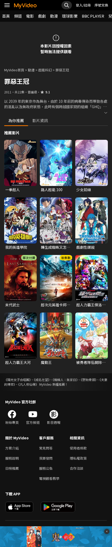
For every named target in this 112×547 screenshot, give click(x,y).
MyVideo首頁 (14, 69)
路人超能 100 (52, 189)
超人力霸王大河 (18, 362)
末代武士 (12, 304)
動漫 (54, 16)
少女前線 (83, 189)
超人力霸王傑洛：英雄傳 (90, 304)
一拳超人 (12, 189)
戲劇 (42, 16)
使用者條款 (78, 448)
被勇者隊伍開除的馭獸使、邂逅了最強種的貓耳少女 (90, 362)
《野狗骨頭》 (88, 379)
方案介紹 (12, 448)
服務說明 (12, 458)
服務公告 (46, 468)
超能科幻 (45, 69)
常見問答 (46, 448)
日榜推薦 (12, 468)
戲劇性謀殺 (85, 247)
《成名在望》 (41, 379)
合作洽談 (76, 468)
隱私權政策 (78, 458)
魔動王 (46, 362)
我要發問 (46, 458)
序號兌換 (101, 5)
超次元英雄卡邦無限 (55, 304)
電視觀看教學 (49, 478)
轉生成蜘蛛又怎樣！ (53, 247)
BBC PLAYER (93, 16)
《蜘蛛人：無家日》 (65, 379)
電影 (30, 16)
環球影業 (70, 16)
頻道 (18, 16)
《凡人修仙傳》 (28, 384)
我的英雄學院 (16, 247)
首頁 (6, 16)
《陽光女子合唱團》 (17, 379)
